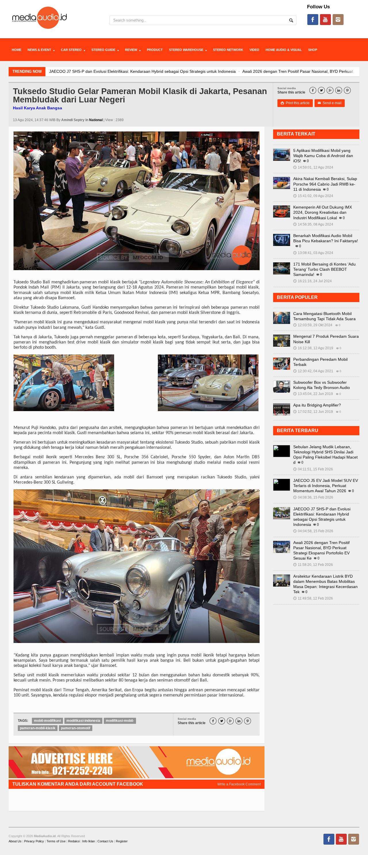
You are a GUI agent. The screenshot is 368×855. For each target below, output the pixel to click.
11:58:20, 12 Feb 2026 (313, 565)
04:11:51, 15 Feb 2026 (313, 469)
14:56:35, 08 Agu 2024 (313, 224)
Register (122, 841)
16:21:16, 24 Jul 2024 (312, 281)
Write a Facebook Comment (239, 784)
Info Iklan (88, 841)
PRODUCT (155, 49)
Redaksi (74, 841)
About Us (15, 841)
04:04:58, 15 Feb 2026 (313, 531)
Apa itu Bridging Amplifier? (317, 405)
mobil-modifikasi (47, 721)
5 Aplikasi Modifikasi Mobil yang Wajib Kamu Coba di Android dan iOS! (323, 155)
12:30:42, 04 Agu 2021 (313, 371)
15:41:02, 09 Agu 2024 (313, 196)
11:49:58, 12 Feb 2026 (313, 598)
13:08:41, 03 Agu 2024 (313, 253)
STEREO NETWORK (228, 49)
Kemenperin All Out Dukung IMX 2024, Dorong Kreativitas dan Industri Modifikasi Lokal (322, 212)
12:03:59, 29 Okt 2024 (312, 325)
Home (16, 49)
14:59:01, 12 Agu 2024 (313, 167)
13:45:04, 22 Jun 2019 (313, 394)
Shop (312, 49)
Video (254, 49)
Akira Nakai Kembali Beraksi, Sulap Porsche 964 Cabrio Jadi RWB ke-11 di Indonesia (325, 183)
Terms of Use (56, 841)
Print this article (295, 103)
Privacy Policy (34, 841)
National (96, 120)
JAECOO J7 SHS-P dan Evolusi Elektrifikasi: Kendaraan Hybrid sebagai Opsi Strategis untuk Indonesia (142, 71)
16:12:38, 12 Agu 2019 (313, 348)
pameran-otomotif (75, 728)
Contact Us (105, 841)
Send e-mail (330, 103)
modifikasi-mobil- (120, 721)
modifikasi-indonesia (83, 721)
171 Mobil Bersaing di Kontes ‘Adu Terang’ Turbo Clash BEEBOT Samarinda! (324, 269)
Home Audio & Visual (284, 49)
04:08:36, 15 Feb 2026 (313, 497)
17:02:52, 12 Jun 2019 (313, 412)
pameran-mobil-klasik (37, 728)
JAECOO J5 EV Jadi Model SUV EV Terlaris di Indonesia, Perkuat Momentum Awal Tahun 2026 (325, 485)
